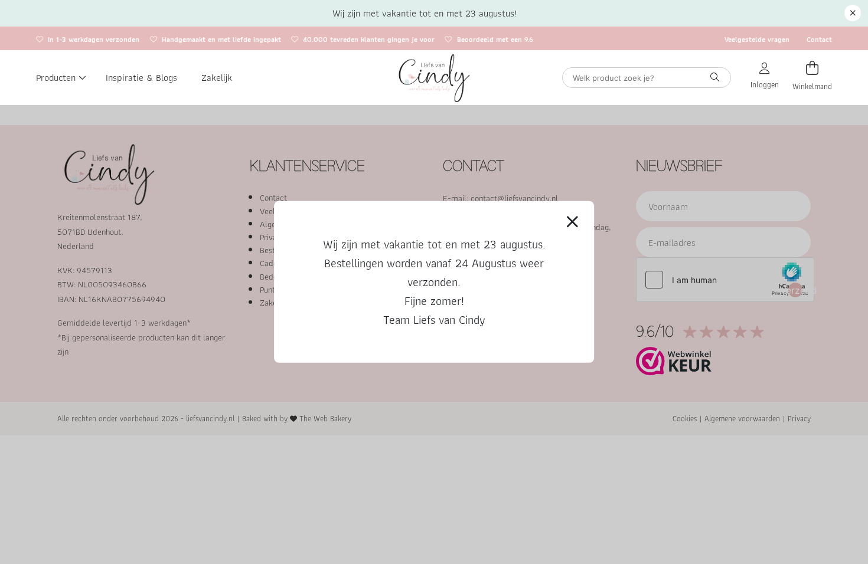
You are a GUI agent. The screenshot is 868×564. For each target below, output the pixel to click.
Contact (819, 39)
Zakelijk (216, 77)
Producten (56, 77)
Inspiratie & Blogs (141, 77)
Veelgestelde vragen (757, 39)
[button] (852, 13)
